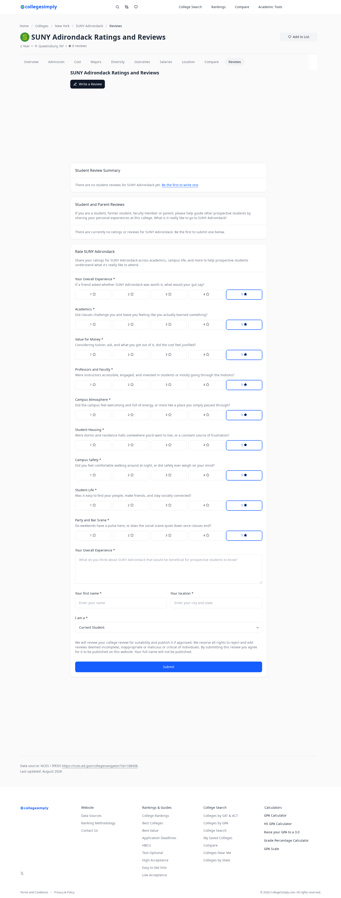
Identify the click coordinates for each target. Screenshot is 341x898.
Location (188, 62)
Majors (96, 62)
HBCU (146, 845)
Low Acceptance (154, 875)
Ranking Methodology (98, 823)
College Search (215, 830)
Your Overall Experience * (95, 550)
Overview (31, 62)
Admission (56, 62)
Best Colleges (152, 823)
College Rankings (155, 815)
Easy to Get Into (154, 867)
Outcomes (142, 62)
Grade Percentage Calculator (286, 840)
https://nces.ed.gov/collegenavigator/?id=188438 (100, 766)
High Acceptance (155, 860)
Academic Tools (270, 7)
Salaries (166, 62)
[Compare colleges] (126, 7)
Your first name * (88, 593)
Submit (168, 667)
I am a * (81, 618)
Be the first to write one (180, 185)
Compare (242, 7)
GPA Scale (271, 849)
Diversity (118, 62)
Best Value (150, 830)
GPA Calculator (275, 815)
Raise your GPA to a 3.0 (281, 832)
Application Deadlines (159, 838)
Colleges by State (216, 860)
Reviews (234, 62)
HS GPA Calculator (278, 824)
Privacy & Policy (64, 892)
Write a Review (90, 84)
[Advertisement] (43, 139)
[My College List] (136, 7)
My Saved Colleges (217, 838)
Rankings (218, 7)
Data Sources (91, 815)
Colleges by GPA (215, 823)
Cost (77, 62)
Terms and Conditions (34, 892)
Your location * (181, 593)
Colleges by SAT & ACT (220, 815)
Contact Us (89, 830)
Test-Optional (152, 852)
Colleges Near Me (217, 852)
